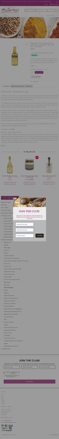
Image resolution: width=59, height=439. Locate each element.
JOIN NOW (39, 235)
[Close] (44, 199)
